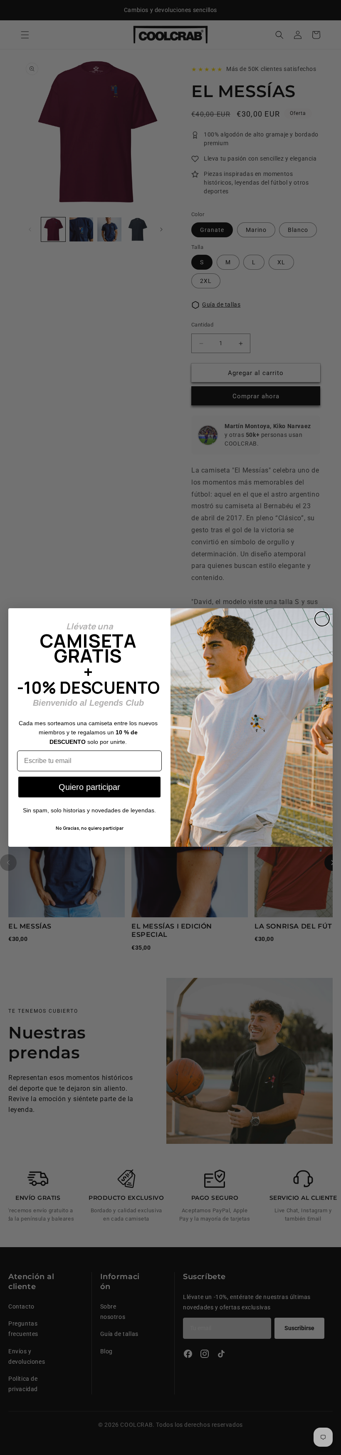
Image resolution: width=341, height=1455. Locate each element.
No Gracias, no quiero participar (90, 828)
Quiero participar (89, 787)
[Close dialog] (322, 619)
